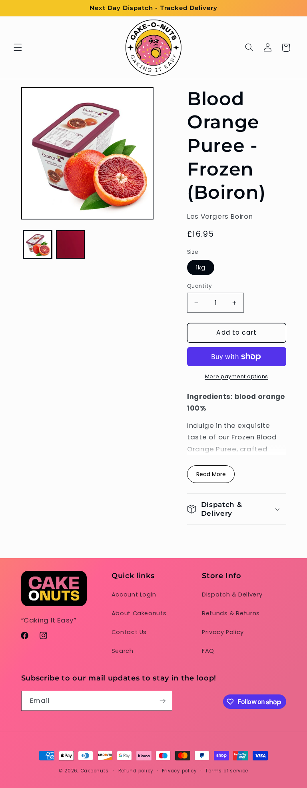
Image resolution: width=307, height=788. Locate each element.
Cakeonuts (94, 771)
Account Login (134, 594)
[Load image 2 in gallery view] (70, 244)
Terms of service (226, 771)
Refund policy (136, 771)
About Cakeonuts (139, 613)
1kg (200, 267)
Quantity (199, 286)
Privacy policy (179, 771)
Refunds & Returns (231, 613)
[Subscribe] (162, 700)
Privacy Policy (223, 632)
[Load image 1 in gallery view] (37, 244)
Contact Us (129, 632)
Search (123, 651)
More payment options (237, 376)
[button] (17, 47)
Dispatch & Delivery (232, 594)
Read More (211, 474)
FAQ (208, 651)
